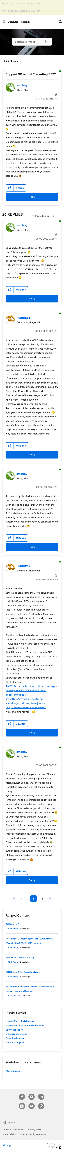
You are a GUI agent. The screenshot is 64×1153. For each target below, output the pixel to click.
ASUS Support (14, 1071)
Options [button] (60, 61)
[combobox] (32, 42)
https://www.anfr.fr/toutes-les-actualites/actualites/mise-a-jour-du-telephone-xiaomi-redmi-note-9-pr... (26, 703)
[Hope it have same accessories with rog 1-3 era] (59, 216)
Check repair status (16, 1034)
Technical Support (16, 1042)
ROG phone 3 (12, 924)
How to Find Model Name (20, 1021)
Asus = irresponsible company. (20, 957)
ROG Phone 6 (11, 61)
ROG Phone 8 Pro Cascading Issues (23, 972)
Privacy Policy (34, 1129)
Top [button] (9, 1145)
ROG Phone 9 (14, 947)
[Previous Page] (14, 899)
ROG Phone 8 (14, 962)
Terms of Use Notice (13, 1129)
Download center (15, 1038)
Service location (14, 1029)
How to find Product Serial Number (25, 1025)
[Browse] (5, 22)
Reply (32, 196)
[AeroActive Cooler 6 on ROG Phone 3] (53, 216)
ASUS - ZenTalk (19, 21)
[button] (10, 188)
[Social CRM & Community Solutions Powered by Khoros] (54, 1146)
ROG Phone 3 (14, 928)
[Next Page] (49, 899)
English (11, 1122)
